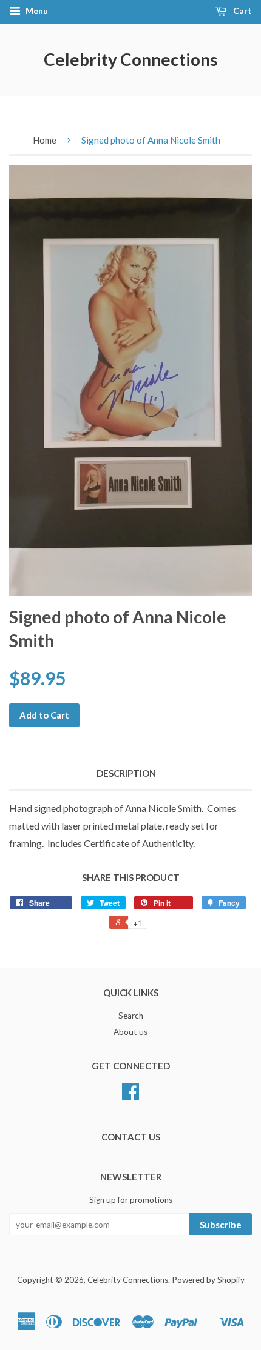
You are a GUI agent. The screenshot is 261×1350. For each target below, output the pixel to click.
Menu (36, 10)
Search (130, 1015)
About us (130, 1032)
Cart (241, 10)
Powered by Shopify (208, 1280)
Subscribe (221, 1224)
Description (126, 773)
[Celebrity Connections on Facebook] (130, 1095)
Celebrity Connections (130, 59)
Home (44, 140)
